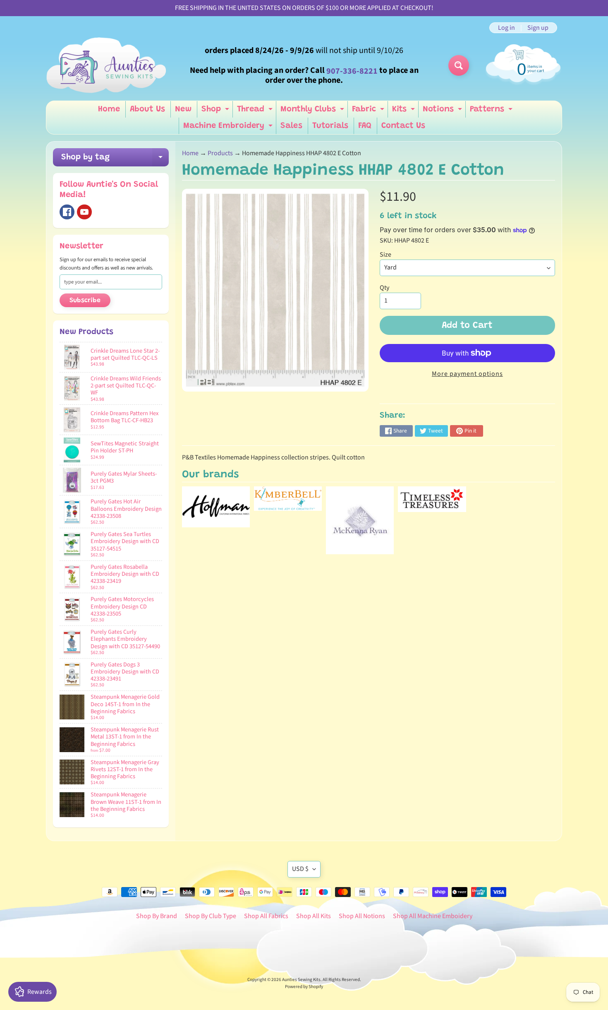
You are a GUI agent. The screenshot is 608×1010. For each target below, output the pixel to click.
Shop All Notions (362, 916)
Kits (404, 111)
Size (385, 254)
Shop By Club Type (210, 916)
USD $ (300, 868)
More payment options (467, 373)
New (183, 109)
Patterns (492, 111)
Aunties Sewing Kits (301, 979)
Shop (216, 111)
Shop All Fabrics (266, 916)
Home (109, 109)
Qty (384, 287)
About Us (147, 109)
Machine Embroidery (229, 128)
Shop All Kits (313, 916)
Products (220, 153)
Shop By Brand (156, 916)
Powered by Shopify (304, 987)
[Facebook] (67, 211)
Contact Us (403, 126)
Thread (256, 111)
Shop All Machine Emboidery (432, 916)
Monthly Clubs (313, 111)
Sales (291, 126)
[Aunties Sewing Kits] (108, 65)
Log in (506, 27)
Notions (443, 111)
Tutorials (330, 126)
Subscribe (85, 300)
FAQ (364, 126)
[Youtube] (84, 211)
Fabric (369, 111)
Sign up (537, 27)
